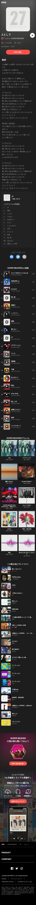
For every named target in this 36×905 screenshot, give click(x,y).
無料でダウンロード (18, 801)
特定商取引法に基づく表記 (25, 881)
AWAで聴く (18, 52)
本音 (8, 229)
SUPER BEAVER (17, 38)
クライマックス (26, 458)
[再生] (32, 35)
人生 (9, 458)
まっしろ (10, 232)
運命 (8, 235)
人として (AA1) (26, 505)
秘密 (8, 210)
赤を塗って (10, 220)
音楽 (9, 552)
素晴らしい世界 (12, 244)
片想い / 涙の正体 (26, 529)
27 (13, 196)
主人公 (9, 529)
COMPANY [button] (6, 859)
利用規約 (4, 878)
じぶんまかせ (11, 226)
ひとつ (9, 223)
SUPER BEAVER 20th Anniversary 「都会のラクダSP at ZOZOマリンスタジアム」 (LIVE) (9, 507)
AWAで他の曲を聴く (18, 764)
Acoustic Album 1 (27, 481)
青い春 (9, 238)
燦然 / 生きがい (9, 481)
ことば (9, 213)
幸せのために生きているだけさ (26, 553)
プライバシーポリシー (16, 878)
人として (26, 844)
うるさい (10, 217)
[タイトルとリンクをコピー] (24, 257)
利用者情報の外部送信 (8, 881)
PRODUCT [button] (6, 852)
